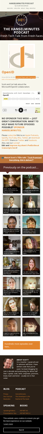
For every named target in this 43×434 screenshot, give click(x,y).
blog (27, 8)
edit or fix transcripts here (10, 79)
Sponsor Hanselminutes (13, 129)
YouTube (13, 138)
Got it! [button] (21, 430)
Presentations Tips (9, 413)
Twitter (25, 138)
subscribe (17, 8)
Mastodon (6, 399)
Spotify (5, 138)
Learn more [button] (8, 424)
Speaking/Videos (9, 411)
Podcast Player (25, 77)
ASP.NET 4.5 (24, 411)
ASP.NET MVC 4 (25, 413)
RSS (19, 138)
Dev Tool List (7, 396)
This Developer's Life (22, 396)
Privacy (5, 394)
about (23, 8)
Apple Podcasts (31, 135)
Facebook (32, 140)
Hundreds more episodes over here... (19, 345)
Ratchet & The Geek (22, 399)
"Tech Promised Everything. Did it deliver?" (25, 158)
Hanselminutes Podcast (21, 4)
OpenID (8, 72)
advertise (32, 8)
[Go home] (21, 20)
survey (16, 143)
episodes (10, 8)
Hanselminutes (20, 394)
